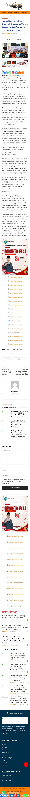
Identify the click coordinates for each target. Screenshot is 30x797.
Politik (4, 755)
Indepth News (6, 763)
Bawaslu (8, 349)
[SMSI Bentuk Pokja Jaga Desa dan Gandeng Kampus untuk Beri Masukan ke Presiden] (5, 666)
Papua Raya (10, 15)
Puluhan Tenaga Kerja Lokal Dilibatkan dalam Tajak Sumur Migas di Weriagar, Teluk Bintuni (22, 372)
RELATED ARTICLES (8, 405)
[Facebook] (3, 72)
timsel (13, 349)
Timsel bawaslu (19, 349)
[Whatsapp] (9, 72)
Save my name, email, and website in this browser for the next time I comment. (15, 481)
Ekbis (3, 760)
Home (3, 15)
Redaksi (4, 778)
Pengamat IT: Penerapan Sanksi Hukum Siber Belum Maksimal (7, 372)
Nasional (4, 747)
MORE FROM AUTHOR (9, 407)
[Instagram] (13, 72)
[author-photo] (15, 389)
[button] (26, 764)
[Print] (19, 72)
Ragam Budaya (7, 758)
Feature (4, 765)
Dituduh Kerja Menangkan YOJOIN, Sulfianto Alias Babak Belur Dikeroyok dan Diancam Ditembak (15, 627)
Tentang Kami (6, 780)
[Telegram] (16, 72)
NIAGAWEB (24, 791)
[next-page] (16, 441)
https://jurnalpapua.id (15, 393)
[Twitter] (6, 72)
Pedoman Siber (7, 775)
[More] (25, 39)
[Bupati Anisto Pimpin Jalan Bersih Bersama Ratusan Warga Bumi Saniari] (5, 656)
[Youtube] (16, 397)
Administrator (6, 33)
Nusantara (5, 750)
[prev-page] (13, 441)
